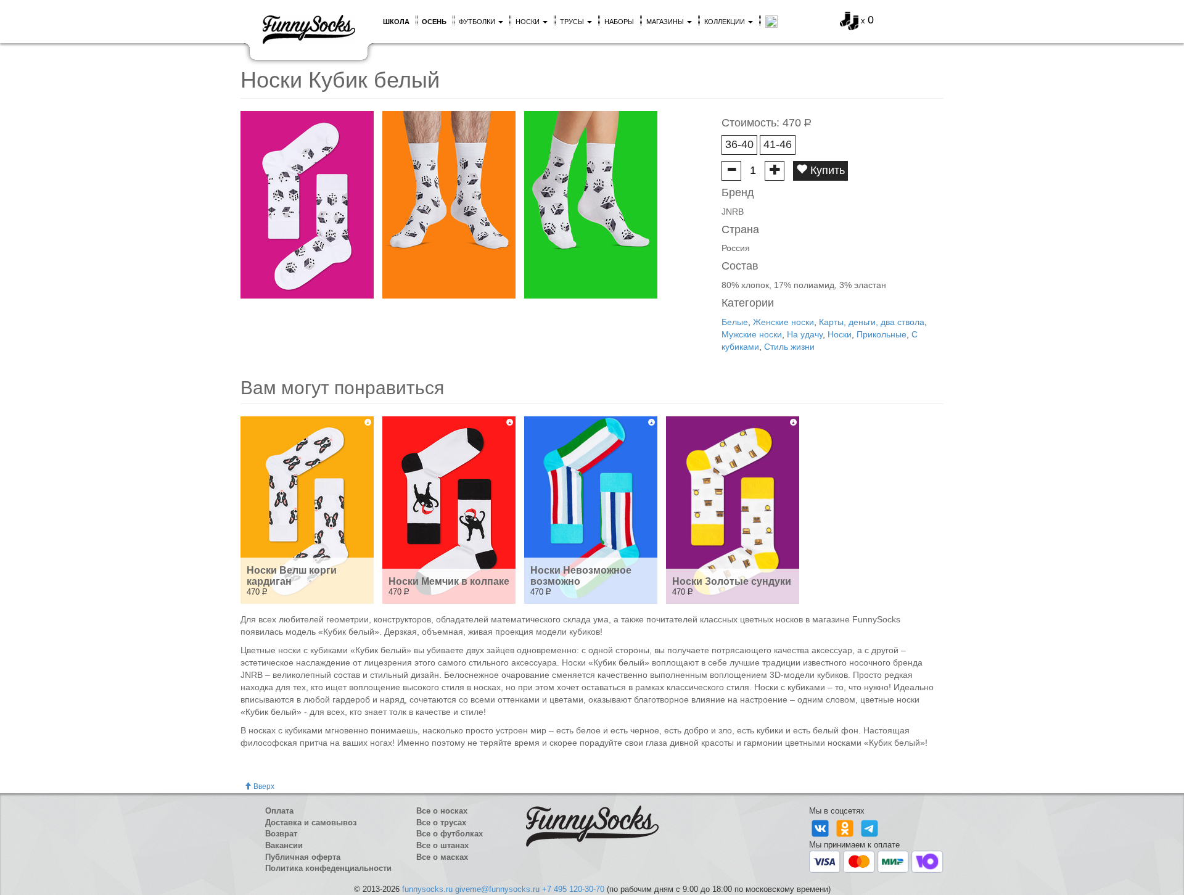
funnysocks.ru (427, 889)
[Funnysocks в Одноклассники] (846, 827)
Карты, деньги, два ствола (871, 322)
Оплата (279, 810)
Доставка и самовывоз (310, 822)
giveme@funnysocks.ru (497, 889)
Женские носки (783, 322)
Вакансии (284, 845)
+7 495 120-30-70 (573, 889)
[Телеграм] (869, 827)
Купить (826, 170)
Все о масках (442, 857)
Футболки (478, 21)
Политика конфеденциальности (328, 868)
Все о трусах (441, 822)
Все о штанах (442, 845)
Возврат (281, 833)
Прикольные (881, 334)
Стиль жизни (789, 347)
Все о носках (441, 810)
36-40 (739, 144)
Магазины (666, 21)
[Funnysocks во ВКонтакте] (821, 827)
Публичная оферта (302, 857)
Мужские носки (752, 334)
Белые (735, 322)
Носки (528, 21)
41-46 (777, 144)
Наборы (619, 21)
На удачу (805, 334)
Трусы (573, 21)
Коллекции (725, 21)
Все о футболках (449, 833)
